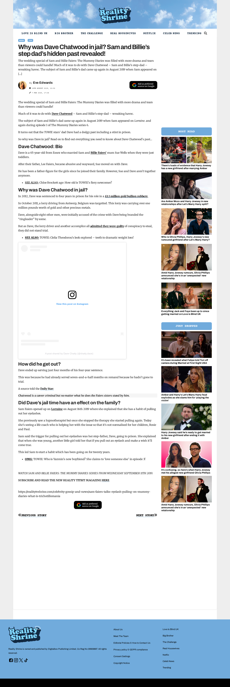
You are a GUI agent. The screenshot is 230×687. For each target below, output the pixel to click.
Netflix (149, 33)
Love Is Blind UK (34, 33)
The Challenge (92, 33)
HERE (105, 480)
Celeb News (171, 33)
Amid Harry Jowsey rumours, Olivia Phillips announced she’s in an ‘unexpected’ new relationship (185, 507)
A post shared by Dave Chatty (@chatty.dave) (69, 353)
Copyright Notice (121, 663)
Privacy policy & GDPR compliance (130, 650)
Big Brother (64, 33)
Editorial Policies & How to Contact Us (131, 643)
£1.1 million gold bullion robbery (126, 196)
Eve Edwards (43, 82)
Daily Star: (47, 388)
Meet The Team (120, 636)
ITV (30, 41)
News (21, 41)
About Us (118, 629)
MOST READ (186, 131)
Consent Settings (121, 656)
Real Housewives (123, 33)
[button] (205, 33)
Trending (194, 33)
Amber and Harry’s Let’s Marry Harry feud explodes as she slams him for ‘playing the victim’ (185, 398)
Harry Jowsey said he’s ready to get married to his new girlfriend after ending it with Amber (185, 435)
